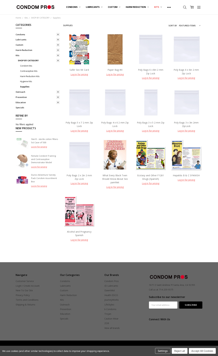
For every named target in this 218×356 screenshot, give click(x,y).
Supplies (24, 86)
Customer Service (25, 281)
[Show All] (169, 7)
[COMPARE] (90, 44)
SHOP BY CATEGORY (28, 60)
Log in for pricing (39, 146)
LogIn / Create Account (28, 285)
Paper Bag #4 (115, 69)
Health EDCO (111, 295)
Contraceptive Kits (29, 71)
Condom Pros (111, 281)
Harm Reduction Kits (30, 76)
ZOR (106, 323)
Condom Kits (26, 65)
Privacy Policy (23, 295)
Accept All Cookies (202, 351)
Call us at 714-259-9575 (161, 289)
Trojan (107, 313)
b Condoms (110, 309)
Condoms (72, 6)
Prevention (21, 97)
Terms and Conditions (27, 299)
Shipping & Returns (25, 304)
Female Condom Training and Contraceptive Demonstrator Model (43, 159)
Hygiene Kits (26, 81)
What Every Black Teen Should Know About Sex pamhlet (115, 179)
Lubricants (93, 6)
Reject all (179, 351)
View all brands (112, 328)
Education (21, 102)
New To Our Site (24, 290)
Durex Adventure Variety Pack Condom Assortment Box (44, 178)
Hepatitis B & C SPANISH (186, 175)
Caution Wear (111, 318)
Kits (157, 6)
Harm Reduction (136, 6)
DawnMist (109, 290)
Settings (163, 351)
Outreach (20, 91)
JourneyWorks (111, 299)
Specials (20, 107)
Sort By (173, 25)
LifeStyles (109, 304)
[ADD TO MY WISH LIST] (90, 49)
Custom (113, 6)
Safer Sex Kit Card (79, 69)
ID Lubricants (111, 285)
